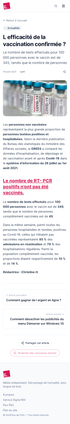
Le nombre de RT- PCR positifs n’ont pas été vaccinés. (27, 186)
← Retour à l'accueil (15, 20)
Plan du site (10, 410)
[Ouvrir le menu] (63, 5)
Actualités (13, 28)
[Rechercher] (55, 6)
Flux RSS (8, 405)
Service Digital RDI (14, 399)
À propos (8, 394)
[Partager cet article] (64, 71)
